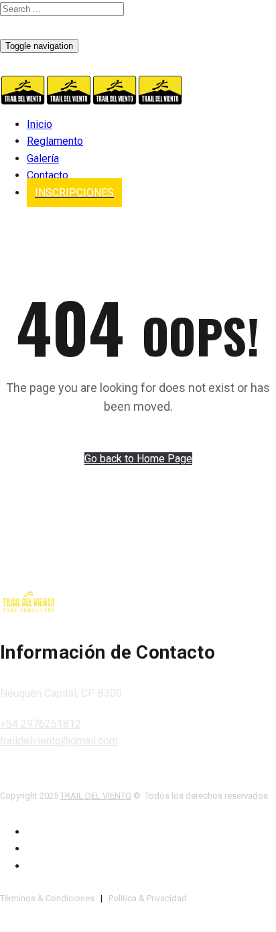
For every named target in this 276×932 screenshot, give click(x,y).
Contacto (47, 175)
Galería (43, 158)
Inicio (39, 124)
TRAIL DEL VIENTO (95, 796)
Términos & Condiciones (47, 898)
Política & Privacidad (148, 898)
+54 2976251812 (40, 724)
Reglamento (55, 141)
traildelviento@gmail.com (59, 740)
